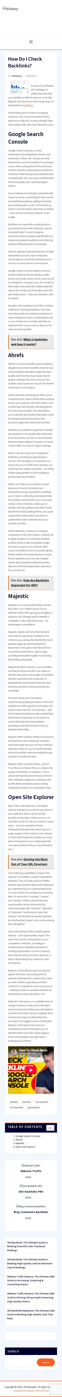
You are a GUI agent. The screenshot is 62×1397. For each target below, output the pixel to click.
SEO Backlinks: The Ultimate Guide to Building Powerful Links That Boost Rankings (27, 1246)
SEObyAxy (15, 75)
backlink (14, 1102)
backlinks (28, 105)
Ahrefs (19, 1139)
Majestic (20, 1143)
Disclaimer (18, 1390)
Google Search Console (28, 1136)
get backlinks (34, 1107)
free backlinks (16, 1107)
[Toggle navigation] (31, 41)
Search (13, 1351)
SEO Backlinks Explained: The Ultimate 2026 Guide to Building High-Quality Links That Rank (30, 1314)
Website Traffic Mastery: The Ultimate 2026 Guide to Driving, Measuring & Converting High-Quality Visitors (30, 1297)
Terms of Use (42, 1390)
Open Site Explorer (25, 1146)
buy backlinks (42, 1102)
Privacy (29, 1390)
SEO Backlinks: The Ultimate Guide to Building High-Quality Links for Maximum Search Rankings (29, 1263)
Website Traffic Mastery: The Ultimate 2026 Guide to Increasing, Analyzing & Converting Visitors (30, 1280)
